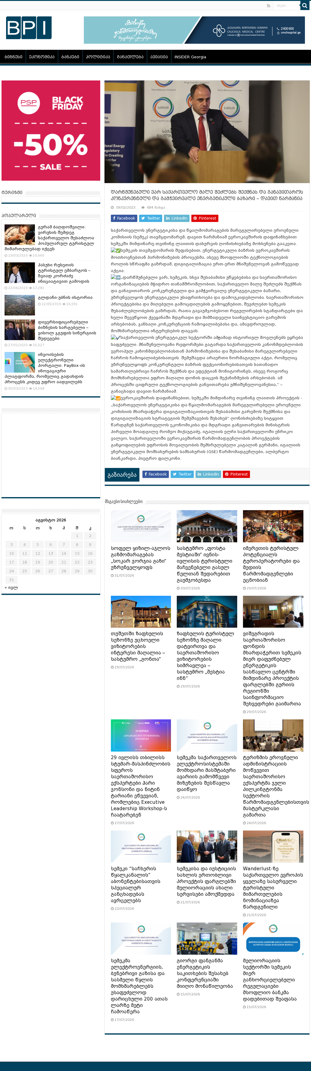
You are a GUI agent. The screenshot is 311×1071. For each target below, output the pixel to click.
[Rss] (268, 5)
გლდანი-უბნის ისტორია (65, 297)
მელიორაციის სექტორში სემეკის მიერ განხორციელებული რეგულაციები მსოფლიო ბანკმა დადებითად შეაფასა (270, 980)
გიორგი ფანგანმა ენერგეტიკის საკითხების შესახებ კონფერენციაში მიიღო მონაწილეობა (205, 973)
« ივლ (11, 587)
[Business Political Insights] (29, 26)
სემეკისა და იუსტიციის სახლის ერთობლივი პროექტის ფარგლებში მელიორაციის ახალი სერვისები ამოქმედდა (206, 881)
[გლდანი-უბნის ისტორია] (20, 305)
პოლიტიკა (98, 57)
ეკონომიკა (42, 57)
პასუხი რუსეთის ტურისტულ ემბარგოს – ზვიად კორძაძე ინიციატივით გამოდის (64, 273)
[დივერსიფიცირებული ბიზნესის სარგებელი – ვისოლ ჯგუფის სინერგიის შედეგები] (20, 329)
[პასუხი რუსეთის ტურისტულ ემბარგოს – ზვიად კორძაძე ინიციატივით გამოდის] (20, 272)
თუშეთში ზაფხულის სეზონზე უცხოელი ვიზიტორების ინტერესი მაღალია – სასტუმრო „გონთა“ (138, 646)
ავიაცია (159, 57)
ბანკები (70, 57)
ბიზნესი (13, 57)
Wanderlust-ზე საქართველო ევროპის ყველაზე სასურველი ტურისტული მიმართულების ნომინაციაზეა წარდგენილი (273, 888)
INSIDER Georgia (190, 57)
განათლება (130, 57)
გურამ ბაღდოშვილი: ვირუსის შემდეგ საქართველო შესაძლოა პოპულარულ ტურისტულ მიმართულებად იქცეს (49, 237)
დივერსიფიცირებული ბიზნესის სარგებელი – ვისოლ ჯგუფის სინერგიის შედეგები (67, 330)
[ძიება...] (304, 5)
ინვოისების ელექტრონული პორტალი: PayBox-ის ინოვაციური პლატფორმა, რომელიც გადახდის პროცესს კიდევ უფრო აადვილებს (45, 368)
